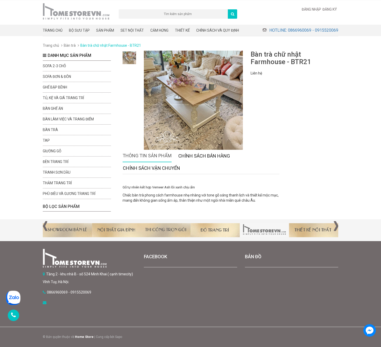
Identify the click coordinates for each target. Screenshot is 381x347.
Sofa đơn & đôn (57, 76)
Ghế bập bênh (55, 87)
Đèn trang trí (55, 162)
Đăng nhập (311, 9)
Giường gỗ (52, 151)
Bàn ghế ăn (53, 108)
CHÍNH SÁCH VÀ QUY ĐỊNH (217, 30)
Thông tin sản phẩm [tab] (147, 155)
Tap (46, 140)
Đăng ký (329, 9)
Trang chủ (52, 30)
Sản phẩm (105, 30)
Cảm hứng (159, 30)
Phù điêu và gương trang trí (69, 194)
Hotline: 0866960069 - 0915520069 (303, 30)
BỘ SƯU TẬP (79, 30)
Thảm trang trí (57, 183)
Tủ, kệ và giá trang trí (63, 98)
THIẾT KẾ (182, 30)
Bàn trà (70, 45)
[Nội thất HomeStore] (89, 258)
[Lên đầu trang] (369, 316)
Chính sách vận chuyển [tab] (151, 168)
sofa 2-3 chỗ (54, 66)
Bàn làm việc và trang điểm (68, 119)
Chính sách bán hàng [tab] (204, 156)
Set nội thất (132, 30)
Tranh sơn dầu (56, 172)
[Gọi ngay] (13, 315)
